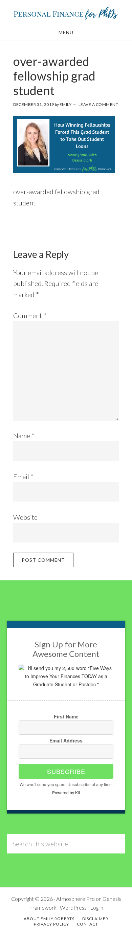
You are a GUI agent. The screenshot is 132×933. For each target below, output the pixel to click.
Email (23, 476)
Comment (29, 315)
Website (25, 517)
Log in (96, 907)
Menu (66, 32)
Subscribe (66, 771)
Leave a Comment (98, 104)
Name (24, 435)
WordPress (73, 907)
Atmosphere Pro (75, 898)
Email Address (66, 740)
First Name (66, 716)
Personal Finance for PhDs (66, 13)
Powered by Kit (66, 792)
